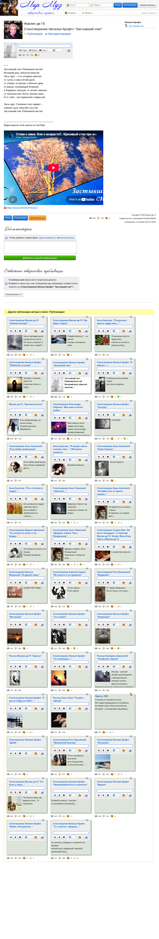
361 (99, 564)
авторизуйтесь (68, 238)
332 (55, 481)
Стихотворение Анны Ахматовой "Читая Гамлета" (113, 447)
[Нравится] (35, 331)
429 (11, 816)
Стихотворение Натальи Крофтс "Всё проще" (25, 615)
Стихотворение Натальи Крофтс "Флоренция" (113, 615)
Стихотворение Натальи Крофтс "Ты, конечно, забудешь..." (69, 825)
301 (11, 522)
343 (99, 648)
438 (99, 606)
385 (55, 522)
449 (11, 858)
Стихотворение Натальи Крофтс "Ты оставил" (69, 615)
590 (11, 564)
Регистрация (130, 5)
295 (55, 355)
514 (55, 858)
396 (55, 564)
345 (11, 355)
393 (99, 439)
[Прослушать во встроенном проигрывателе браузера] (68, 50)
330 (11, 732)
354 (99, 522)
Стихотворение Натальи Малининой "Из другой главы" (24, 573)
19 (79, 439)
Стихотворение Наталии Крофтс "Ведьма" (113, 783)
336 (55, 816)
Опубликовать (13, 294)
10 (72, 439)
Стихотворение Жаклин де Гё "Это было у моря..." (26, 783)
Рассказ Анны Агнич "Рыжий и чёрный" (68, 699)
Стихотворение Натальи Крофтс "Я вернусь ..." (114, 364)
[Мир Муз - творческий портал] (41, 5)
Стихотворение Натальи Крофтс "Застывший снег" (69, 364)
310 (11, 648)
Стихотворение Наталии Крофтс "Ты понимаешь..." (69, 657)
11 (78, 858)
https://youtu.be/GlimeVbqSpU (22, 207)
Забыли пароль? (149, 13)
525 (55, 439)
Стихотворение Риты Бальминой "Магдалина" (113, 573)
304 (99, 816)
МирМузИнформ (147, 5)
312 (99, 397)
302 (11, 481)
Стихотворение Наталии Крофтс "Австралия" (113, 741)
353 (11, 690)
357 (99, 355)
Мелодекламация (59, 34)
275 (55, 732)
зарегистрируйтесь (47, 238)
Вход (117, 5)
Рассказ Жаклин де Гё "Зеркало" (25, 656)
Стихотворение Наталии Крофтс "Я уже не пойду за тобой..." (26, 699)
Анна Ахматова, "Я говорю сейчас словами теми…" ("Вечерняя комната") (70, 449)
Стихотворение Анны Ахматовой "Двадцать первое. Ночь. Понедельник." (69, 533)
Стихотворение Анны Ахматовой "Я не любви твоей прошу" (25, 447)
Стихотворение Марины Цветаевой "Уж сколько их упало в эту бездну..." (26, 533)
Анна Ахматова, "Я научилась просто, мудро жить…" (112, 322)
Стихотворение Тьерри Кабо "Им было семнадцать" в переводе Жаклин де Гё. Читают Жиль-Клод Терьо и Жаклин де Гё (114, 534)
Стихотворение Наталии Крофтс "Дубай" (25, 741)
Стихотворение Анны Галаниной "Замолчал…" (69, 489)
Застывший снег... (136, 26)
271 (55, 690)
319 (99, 481)
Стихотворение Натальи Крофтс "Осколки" (113, 406)
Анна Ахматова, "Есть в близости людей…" (26, 489)
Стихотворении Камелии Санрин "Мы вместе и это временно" (69, 573)
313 (55, 648)
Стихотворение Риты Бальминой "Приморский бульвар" (69, 741)
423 (99, 732)
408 (11, 397)
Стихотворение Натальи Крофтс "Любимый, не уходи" (25, 364)
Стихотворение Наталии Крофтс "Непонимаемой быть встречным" (70, 783)
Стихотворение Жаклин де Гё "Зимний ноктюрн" (23, 322)
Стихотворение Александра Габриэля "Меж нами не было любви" (68, 407)
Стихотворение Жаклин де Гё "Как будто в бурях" (70, 322)
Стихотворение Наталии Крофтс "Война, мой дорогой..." (25, 825)
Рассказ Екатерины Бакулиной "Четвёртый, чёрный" (112, 657)
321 (11, 774)
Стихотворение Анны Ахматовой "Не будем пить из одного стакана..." (113, 491)
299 (23, 55)
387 (99, 774)
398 (11, 606)
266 (11, 439)
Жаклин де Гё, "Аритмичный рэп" (26, 404)
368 (55, 606)
